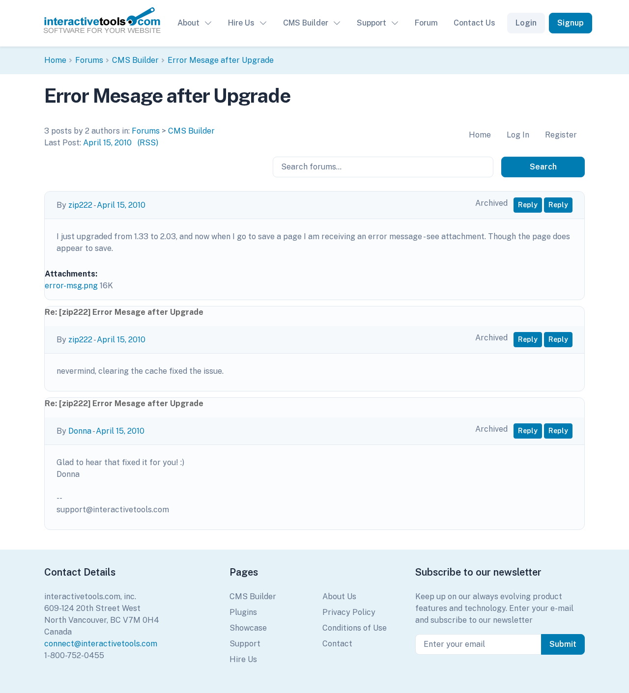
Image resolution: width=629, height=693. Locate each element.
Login (526, 23)
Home (55, 60)
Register (561, 134)
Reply (528, 205)
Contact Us (474, 23)
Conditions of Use (354, 628)
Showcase (248, 628)
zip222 (80, 205)
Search (543, 166)
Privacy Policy (348, 612)
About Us (339, 596)
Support (371, 23)
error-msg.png (71, 285)
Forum (426, 23)
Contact (337, 643)
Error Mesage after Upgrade (221, 60)
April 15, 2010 (107, 142)
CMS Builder (305, 23)
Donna (79, 431)
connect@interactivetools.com (100, 643)
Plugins (243, 612)
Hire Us (241, 23)
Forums (89, 60)
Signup (570, 23)
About (188, 23)
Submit (562, 644)
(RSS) (148, 142)
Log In (518, 134)
